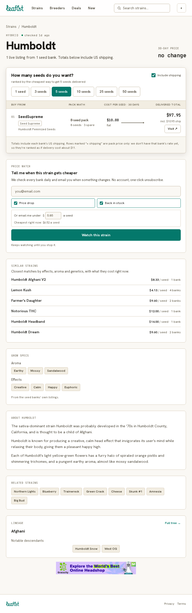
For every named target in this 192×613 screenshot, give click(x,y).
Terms (181, 604)
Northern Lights (25, 492)
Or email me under (27, 215)
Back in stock (114, 203)
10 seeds (83, 91)
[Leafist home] (15, 8)
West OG (110, 549)
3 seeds (40, 91)
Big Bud (19, 500)
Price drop (26, 203)
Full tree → (173, 523)
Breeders (57, 8)
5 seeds (62, 91)
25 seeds (107, 91)
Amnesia (155, 492)
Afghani (18, 531)
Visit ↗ (173, 128)
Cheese (116, 492)
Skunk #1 (135, 492)
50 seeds (129, 91)
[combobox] (145, 8)
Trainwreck (71, 492)
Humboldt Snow (86, 549)
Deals (76, 8)
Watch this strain (96, 234)
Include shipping (169, 75)
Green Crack (95, 492)
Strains (37, 8)
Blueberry (49, 492)
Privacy (169, 604)
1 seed (20, 91)
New (91, 8)
